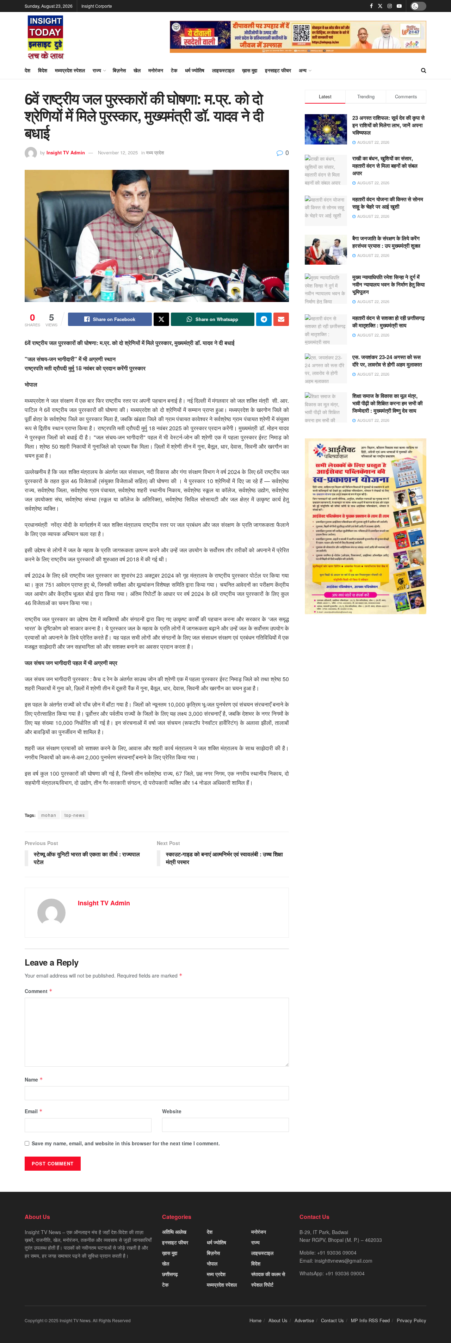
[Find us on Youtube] (399, 6)
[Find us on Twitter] (380, 6)
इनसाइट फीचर (278, 70)
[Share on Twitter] (161, 319)
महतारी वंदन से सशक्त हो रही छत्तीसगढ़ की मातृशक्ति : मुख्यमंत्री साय (388, 321)
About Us (278, 1320)
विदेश (42, 70)
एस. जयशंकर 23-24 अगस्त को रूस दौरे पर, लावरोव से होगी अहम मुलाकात (387, 360)
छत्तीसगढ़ (170, 1273)
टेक (174, 70)
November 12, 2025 (118, 152)
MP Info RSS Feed (370, 1320)
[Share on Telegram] (264, 319)
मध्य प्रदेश (155, 152)
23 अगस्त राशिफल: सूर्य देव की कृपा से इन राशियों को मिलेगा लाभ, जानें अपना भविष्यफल (388, 125)
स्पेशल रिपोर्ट (262, 1284)
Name (34, 1079)
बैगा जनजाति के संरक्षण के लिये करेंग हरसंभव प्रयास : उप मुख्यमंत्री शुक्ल (386, 241)
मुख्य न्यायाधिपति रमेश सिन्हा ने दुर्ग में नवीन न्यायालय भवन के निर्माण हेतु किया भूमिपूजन (388, 284)
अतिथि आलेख (174, 1231)
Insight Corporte (96, 6)
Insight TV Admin (66, 152)
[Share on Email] (281, 319)
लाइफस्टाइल (223, 70)
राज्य (97, 70)
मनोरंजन (155, 70)
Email (34, 1111)
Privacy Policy (411, 1320)
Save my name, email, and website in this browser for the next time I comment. (126, 1143)
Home (255, 1320)
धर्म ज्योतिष (194, 70)
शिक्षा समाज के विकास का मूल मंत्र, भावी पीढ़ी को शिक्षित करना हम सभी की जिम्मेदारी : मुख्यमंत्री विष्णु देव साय (387, 403)
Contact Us (332, 1320)
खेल (137, 70)
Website (171, 1111)
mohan (48, 815)
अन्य (303, 70)
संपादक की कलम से (268, 1273)
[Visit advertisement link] (298, 37)
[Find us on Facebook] (371, 6)
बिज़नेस (119, 70)
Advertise (304, 1320)
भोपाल (212, 1263)
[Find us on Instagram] (390, 6)
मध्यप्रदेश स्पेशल (70, 70)
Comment (38, 990)
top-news (74, 815)
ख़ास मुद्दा (249, 70)
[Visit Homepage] (46, 37)
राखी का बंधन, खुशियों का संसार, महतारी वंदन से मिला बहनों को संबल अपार (385, 165)
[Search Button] (423, 70)
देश (27, 70)
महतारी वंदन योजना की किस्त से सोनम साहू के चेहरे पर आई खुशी (387, 202)
